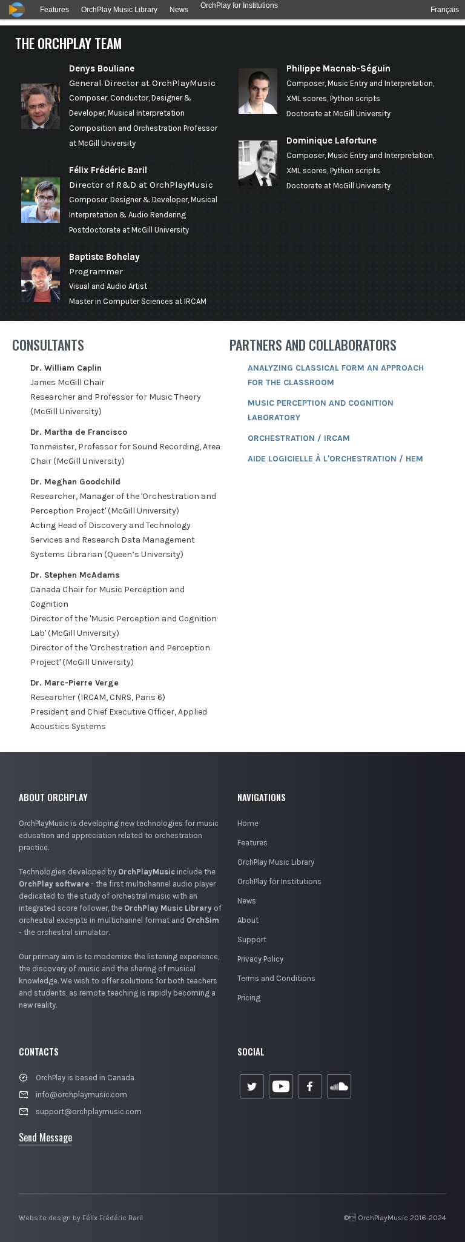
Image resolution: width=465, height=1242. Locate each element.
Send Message (45, 1137)
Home (248, 823)
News (246, 900)
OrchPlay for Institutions (279, 881)
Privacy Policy (260, 958)
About (248, 920)
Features (252, 842)
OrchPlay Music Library (275, 862)
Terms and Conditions (276, 978)
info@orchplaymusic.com (81, 1094)
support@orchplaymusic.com (89, 1111)
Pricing (248, 997)
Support (251, 939)
